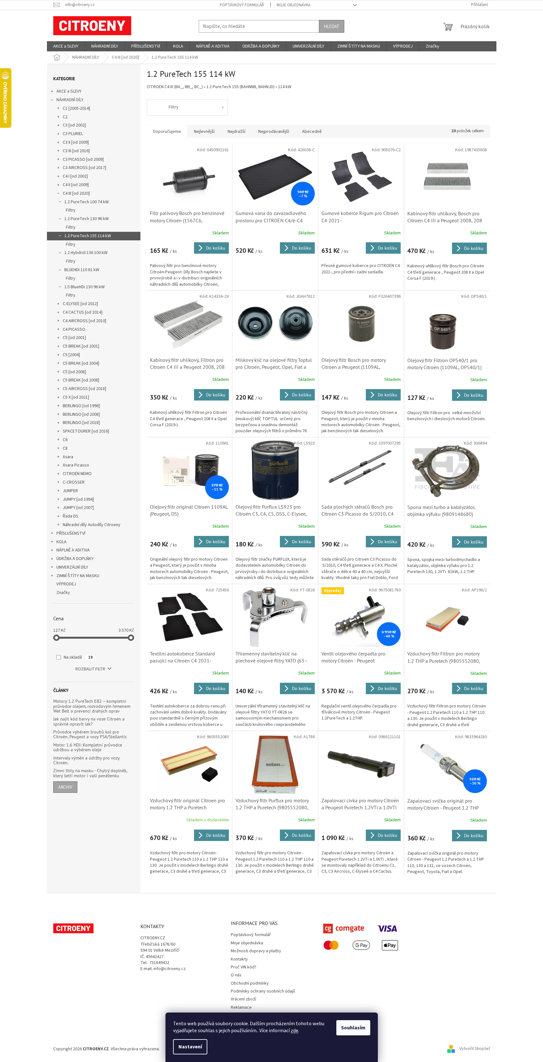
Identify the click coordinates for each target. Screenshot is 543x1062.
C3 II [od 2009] (76, 142)
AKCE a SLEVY (68, 91)
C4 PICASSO (74, 329)
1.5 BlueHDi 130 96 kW (84, 287)
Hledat (331, 26)
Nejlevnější (204, 131)
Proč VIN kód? (243, 967)
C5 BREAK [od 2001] (81, 346)
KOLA (61, 542)
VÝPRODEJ (66, 584)
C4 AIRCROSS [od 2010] (84, 321)
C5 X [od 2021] (76, 397)
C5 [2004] (71, 355)
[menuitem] (66, 46)
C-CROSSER (74, 482)
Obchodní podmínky (250, 983)
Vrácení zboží (243, 999)
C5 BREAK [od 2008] (81, 380)
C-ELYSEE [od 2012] (80, 304)
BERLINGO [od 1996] (81, 406)
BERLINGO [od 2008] (81, 414)
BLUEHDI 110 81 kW (81, 270)
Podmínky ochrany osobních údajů (263, 991)
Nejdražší (236, 131)
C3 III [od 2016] (76, 151)
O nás (236, 975)
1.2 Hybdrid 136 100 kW (85, 253)
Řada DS (70, 516)
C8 (65, 448)
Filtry (70, 210)
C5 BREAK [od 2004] (81, 363)
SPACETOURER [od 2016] (86, 431)
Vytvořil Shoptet (474, 1049)
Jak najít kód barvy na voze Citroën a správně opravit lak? (89, 721)
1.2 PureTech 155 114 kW (87, 236)
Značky (63, 593)
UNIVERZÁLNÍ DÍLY (72, 567)
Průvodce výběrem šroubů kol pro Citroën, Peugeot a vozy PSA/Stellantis (90, 734)
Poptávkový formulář (242, 5)
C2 (65, 117)
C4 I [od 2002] (75, 176)
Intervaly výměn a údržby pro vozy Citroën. (86, 761)
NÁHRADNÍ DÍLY (69, 100)
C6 (65, 440)
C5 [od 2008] (74, 372)
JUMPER (70, 491)
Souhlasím (353, 1027)
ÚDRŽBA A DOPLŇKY (75, 559)
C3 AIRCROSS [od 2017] (84, 168)
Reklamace (241, 1007)
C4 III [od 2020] (76, 193)
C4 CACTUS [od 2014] (82, 312)
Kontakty (239, 959)
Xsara (68, 457)
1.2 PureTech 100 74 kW (86, 202)
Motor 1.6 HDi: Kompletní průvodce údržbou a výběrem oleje (87, 748)
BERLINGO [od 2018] (81, 423)
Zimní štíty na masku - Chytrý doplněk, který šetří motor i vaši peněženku (90, 773)
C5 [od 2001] (74, 338)
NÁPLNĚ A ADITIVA (73, 550)
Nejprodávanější (273, 131)
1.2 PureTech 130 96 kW (86, 219)
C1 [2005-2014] (76, 108)
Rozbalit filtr (90, 669)
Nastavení (190, 1046)
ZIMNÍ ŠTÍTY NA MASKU (77, 576)
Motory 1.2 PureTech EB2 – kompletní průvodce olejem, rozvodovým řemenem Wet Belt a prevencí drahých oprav (91, 706)
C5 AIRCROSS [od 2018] (84, 389)
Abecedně (312, 131)
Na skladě (78, 657)
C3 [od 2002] (74, 125)
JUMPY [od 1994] (78, 499)
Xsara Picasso (76, 465)
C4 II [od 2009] (76, 185)
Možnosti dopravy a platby (256, 951)
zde (294, 1030)
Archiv (65, 787)
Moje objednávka (293, 5)
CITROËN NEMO (77, 474)
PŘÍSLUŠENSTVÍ (70, 533)
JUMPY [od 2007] (78, 508)
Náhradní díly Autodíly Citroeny (91, 525)
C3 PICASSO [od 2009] (83, 159)
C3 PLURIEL (73, 134)
